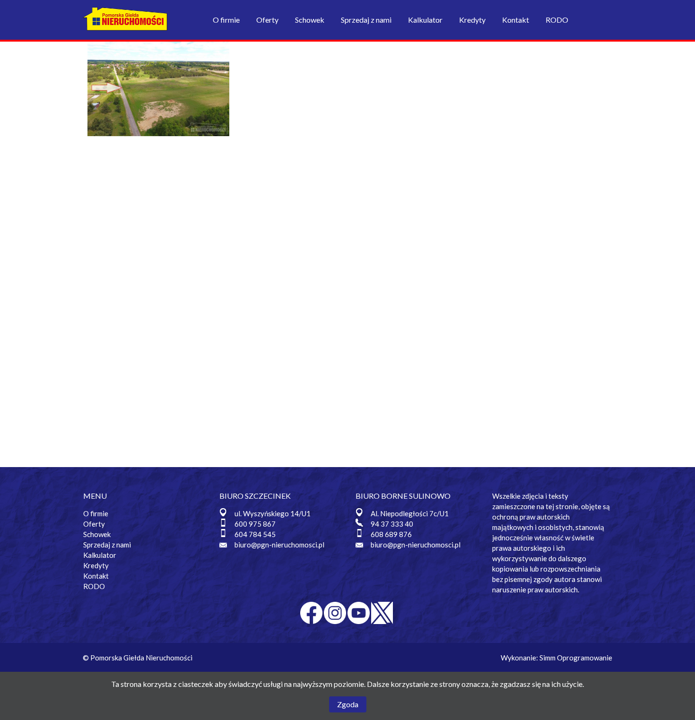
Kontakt (515, 19)
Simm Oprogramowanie (575, 657)
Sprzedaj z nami (366, 19)
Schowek (309, 19)
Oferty (267, 19)
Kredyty (472, 19)
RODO (557, 19)
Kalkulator (425, 19)
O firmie (226, 19)
